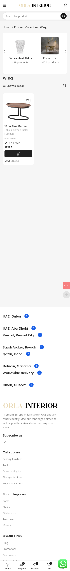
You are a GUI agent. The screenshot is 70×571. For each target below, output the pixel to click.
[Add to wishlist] (27, 100)
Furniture (9, 133)
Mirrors (7, 525)
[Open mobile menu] (4, 5)
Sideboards (9, 513)
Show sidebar (15, 85)
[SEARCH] (63, 16)
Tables (8, 129)
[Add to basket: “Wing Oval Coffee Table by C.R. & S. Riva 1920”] (18, 153)
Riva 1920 (10, 138)
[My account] (65, 5)
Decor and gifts (12, 471)
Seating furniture (12, 459)
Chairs (6, 507)
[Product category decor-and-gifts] (20, 51)
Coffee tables (21, 129)
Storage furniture (12, 477)
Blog (5, 542)
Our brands (9, 555)
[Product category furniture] (50, 51)
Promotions (10, 549)
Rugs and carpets (13, 483)
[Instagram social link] (5, 442)
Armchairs (8, 519)
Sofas (6, 501)
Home (7, 27)
